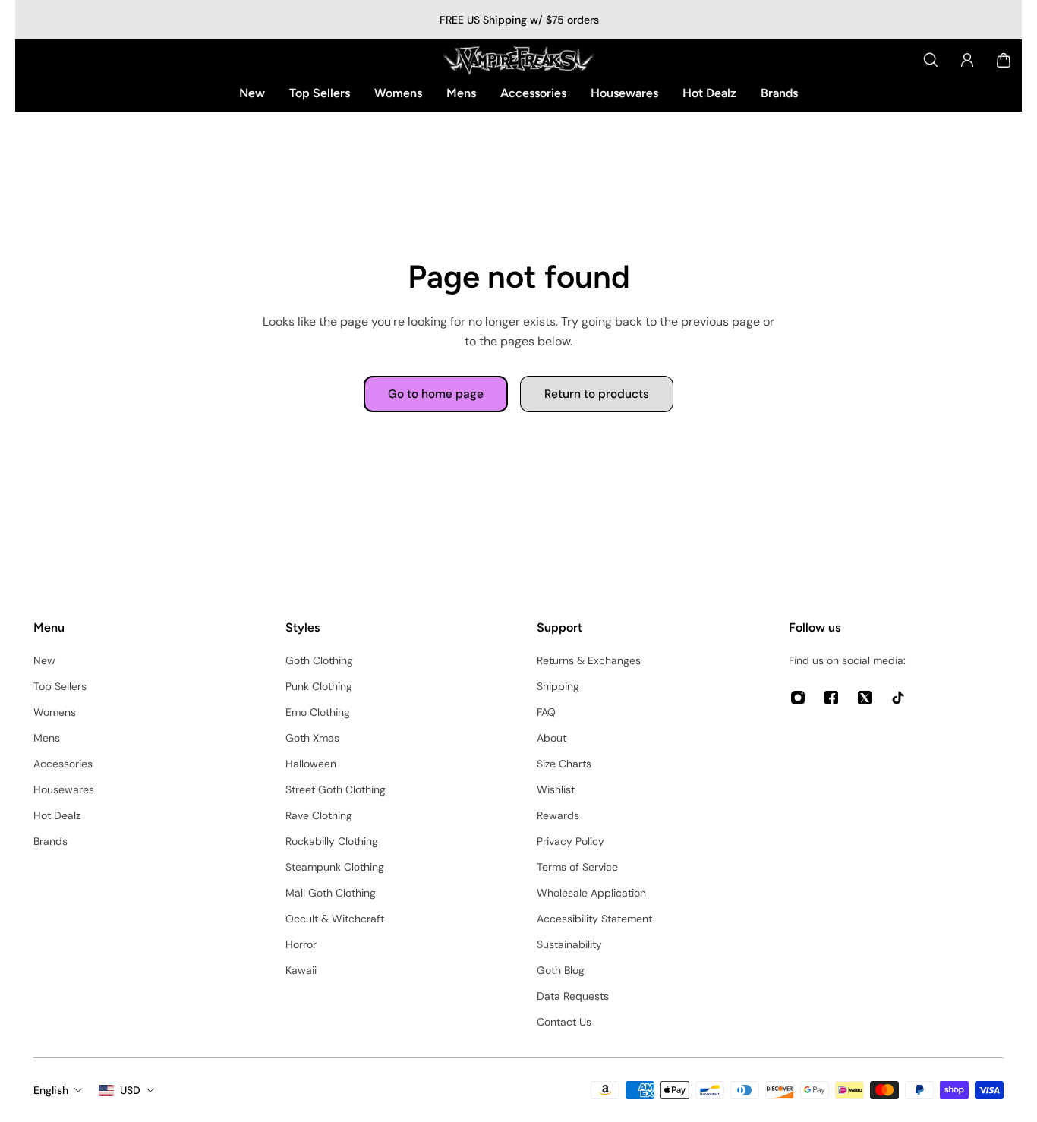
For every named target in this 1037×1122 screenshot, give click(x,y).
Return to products (596, 394)
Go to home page (436, 394)
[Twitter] (864, 697)
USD (130, 1090)
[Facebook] (831, 697)
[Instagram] (798, 697)
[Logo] (518, 60)
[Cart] (1003, 60)
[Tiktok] (898, 697)
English (50, 1090)
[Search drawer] (930, 60)
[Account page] (967, 60)
